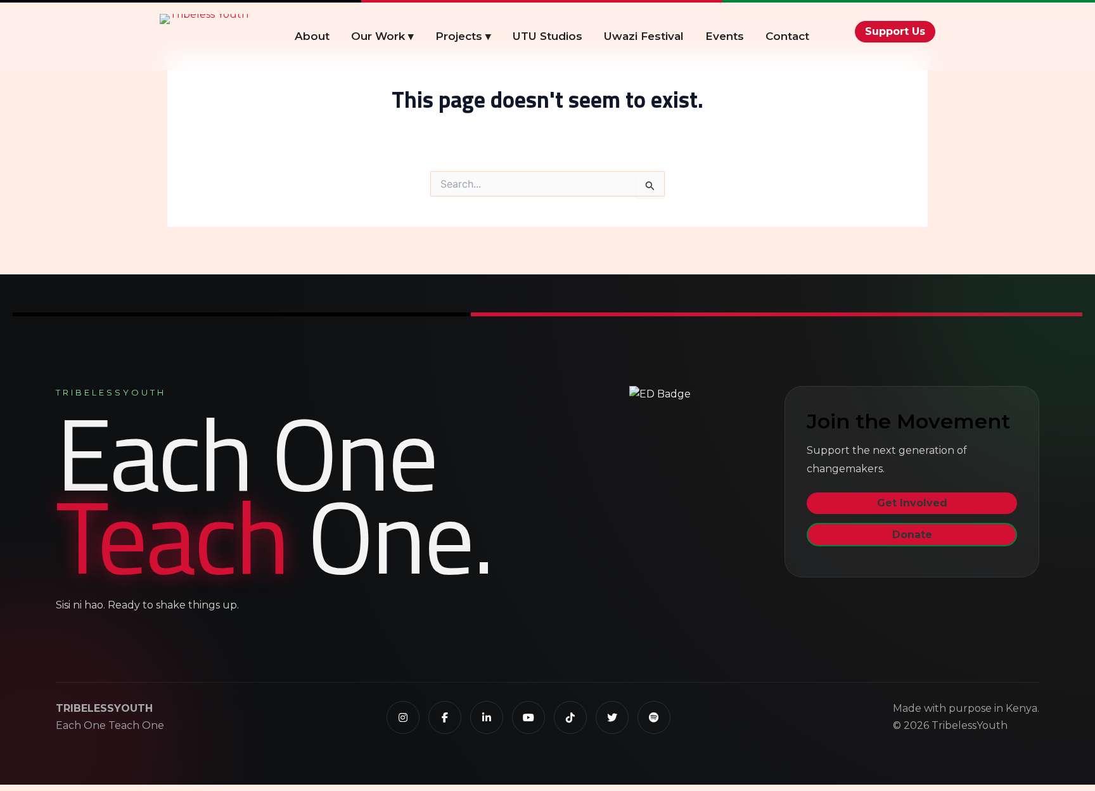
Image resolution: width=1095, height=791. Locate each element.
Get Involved (912, 503)
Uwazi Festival (644, 36)
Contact (787, 36)
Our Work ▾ (382, 36)
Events (724, 36)
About (312, 36)
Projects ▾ (463, 36)
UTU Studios (547, 36)
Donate (912, 535)
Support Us (895, 31)
